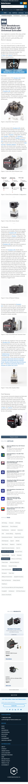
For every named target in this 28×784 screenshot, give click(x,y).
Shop (2, 726)
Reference (4, 566)
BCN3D (17, 540)
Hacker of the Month (6, 594)
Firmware (11, 522)
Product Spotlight (17, 569)
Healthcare (4, 583)
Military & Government (7, 576)
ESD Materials (5, 540)
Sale (10, 12)
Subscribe (14, 705)
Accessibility (5, 765)
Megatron (12, 544)
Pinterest (18, 709)
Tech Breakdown (16, 15)
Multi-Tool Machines (6, 580)
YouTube (21, 709)
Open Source (5, 544)
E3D (3, 533)
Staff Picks (14, 12)
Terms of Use (5, 763)
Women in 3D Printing (16, 558)
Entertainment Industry (7, 537)
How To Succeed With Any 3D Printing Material (12, 587)
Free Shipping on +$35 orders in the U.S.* (10, 0)
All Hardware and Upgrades (7, 15)
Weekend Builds (5, 555)
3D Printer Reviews (20, 591)
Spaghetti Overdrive (18, 576)
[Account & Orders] (21, 3)
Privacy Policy (5, 761)
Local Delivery (5, 752)
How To (18, 548)
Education (19, 555)
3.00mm (10, 55)
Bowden (11, 134)
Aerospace (4, 573)
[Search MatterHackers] (25, 6)
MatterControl (5, 526)
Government (5, 738)
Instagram (12, 709)
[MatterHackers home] (6, 3)
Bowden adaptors (11, 144)
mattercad (13, 530)
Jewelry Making (9, 533)
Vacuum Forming (12, 566)
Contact (3, 748)
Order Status (5, 750)
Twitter (10, 709)
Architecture (11, 591)
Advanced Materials (14, 562)
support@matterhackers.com (11, 719)
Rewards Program (7, 754)
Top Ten (13, 555)
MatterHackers (6, 353)
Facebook (7, 709)
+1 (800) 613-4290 (6, 717)
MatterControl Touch (19, 537)
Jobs (2, 757)
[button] (14, 10)
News (3, 728)
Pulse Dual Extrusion (6, 569)
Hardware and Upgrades (7, 551)
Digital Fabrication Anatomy (8, 548)
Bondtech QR (17, 78)
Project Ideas (5, 562)
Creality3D (23, 15)
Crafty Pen (19, 544)
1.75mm (3, 55)
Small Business (5, 530)
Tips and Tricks (18, 551)
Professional (5, 732)
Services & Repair (6, 740)
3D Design (17, 522)
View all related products (14, 689)
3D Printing (4, 522)
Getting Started (16, 580)
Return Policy (5, 759)
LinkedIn (15, 709)
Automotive (20, 530)
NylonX (12, 540)
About (3, 746)
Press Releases (13, 526)
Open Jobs (11, 573)
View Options (9, 658)
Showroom (4, 730)
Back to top (14, 695)
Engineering (18, 533)
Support (3, 736)
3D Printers (21, 12)
